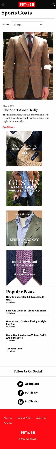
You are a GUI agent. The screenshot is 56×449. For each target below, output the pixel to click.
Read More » (9, 127)
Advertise (8, 423)
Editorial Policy (24, 418)
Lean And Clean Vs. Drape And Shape (26, 310)
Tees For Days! (14, 348)
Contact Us (41, 418)
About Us (8, 418)
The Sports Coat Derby (20, 110)
